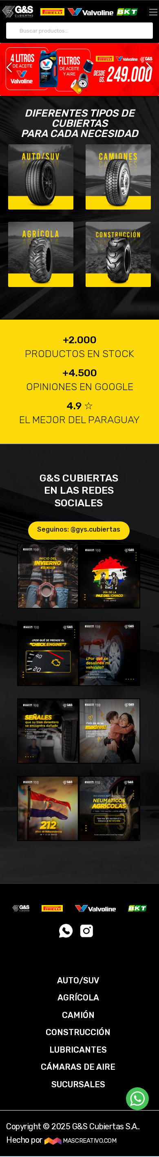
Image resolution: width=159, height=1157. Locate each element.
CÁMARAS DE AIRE (78, 1067)
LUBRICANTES (78, 1050)
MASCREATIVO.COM (89, 1140)
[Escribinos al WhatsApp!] (66, 934)
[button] (9, 67)
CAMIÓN (78, 1015)
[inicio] (17, 11)
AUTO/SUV (78, 980)
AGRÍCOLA (78, 997)
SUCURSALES (78, 1084)
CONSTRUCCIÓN (78, 1032)
